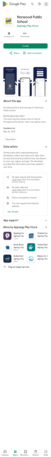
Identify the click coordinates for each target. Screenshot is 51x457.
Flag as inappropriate (16, 267)
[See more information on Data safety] (45, 146)
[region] (25, 35)
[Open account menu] (46, 4)
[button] (13, 37)
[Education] (10, 139)
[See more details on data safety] (13, 211)
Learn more (16, 180)
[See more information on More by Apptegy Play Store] (45, 227)
